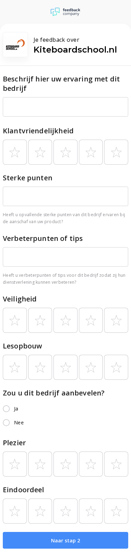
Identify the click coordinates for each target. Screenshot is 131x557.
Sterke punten (27, 177)
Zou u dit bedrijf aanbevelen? (53, 393)
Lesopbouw (22, 346)
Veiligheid (20, 299)
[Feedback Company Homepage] (65, 11)
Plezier (14, 442)
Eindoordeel (23, 489)
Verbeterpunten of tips (43, 238)
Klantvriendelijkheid (38, 130)
